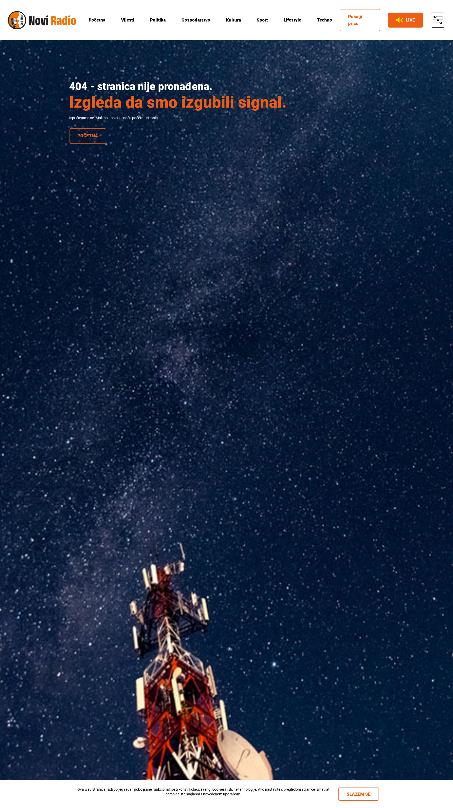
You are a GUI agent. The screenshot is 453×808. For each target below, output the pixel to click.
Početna (97, 20)
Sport (262, 20)
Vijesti (127, 20)
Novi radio (17, 20)
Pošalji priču (355, 20)
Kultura (233, 20)
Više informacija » (203, 799)
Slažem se (359, 794)
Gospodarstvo (195, 20)
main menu (438, 20)
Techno (324, 20)
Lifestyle (292, 20)
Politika (158, 20)
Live (410, 20)
